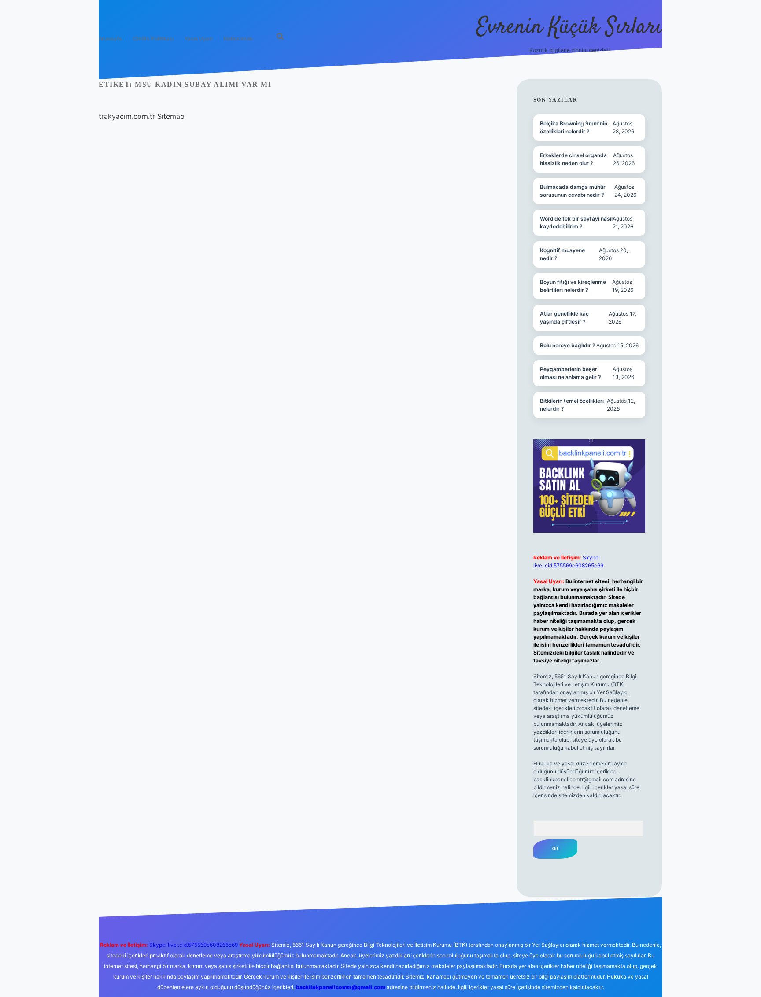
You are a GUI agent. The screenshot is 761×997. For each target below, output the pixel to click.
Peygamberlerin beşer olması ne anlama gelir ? (570, 373)
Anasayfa (110, 38)
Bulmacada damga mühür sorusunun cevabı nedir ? (573, 191)
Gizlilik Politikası (153, 38)
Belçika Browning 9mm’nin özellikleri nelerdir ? (573, 127)
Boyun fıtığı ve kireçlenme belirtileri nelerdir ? (573, 286)
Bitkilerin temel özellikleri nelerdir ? (572, 404)
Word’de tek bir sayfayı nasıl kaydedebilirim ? (576, 222)
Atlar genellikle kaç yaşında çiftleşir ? (564, 317)
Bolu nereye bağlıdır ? (567, 345)
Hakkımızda (238, 38)
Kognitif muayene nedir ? (562, 254)
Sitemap (171, 116)
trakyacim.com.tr (127, 116)
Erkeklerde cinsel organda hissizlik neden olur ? (573, 159)
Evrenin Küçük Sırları (569, 27)
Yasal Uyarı (198, 38)
